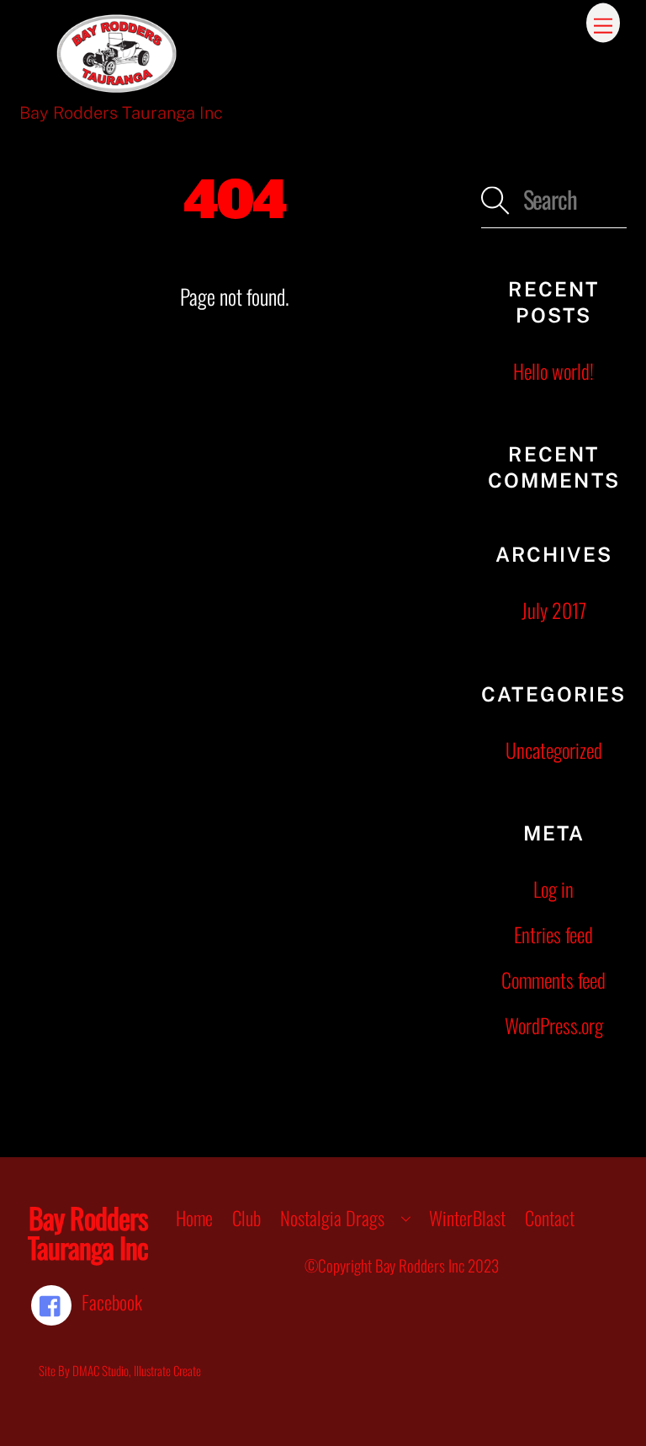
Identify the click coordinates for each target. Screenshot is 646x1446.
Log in (553, 889)
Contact (550, 1217)
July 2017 (554, 610)
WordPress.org (554, 1025)
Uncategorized (554, 750)
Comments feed (553, 980)
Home (194, 1217)
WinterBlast (467, 1217)
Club (246, 1217)
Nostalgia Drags (332, 1217)
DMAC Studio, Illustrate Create (136, 1370)
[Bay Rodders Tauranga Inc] (117, 87)
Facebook (109, 1302)
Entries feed (553, 934)
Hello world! (553, 371)
